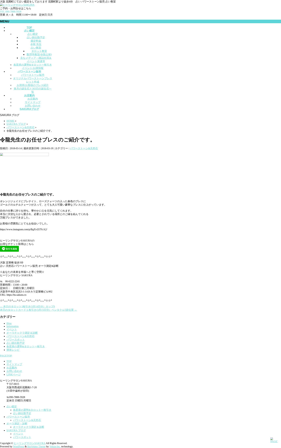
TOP (9, 361)
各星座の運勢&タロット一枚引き (32, 64)
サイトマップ (32, 102)
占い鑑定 (32, 34)
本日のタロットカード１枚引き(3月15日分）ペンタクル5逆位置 (38, 310)
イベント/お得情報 (32, 68)
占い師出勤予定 (36, 37)
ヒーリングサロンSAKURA (29, 443)
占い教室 (36, 47)
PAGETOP (6, 355)
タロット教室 (39, 51)
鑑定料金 (36, 40)
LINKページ (14, 374)
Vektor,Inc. (55, 446)
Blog (9, 323)
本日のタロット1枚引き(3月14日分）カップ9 (27, 306)
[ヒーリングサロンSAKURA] (17, 5)
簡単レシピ (13, 349)
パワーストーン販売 (32, 75)
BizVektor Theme (36, 446)
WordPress (18, 446)
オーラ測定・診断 (17, 423)
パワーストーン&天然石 (84, 148)
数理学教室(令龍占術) (39, 54)
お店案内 (32, 98)
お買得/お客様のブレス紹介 (33, 85)
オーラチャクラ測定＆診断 (22, 332)
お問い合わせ (32, 105)
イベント (12, 329)
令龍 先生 (35, 44)
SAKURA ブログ (16, 430)
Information (13, 326)
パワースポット (16, 339)
